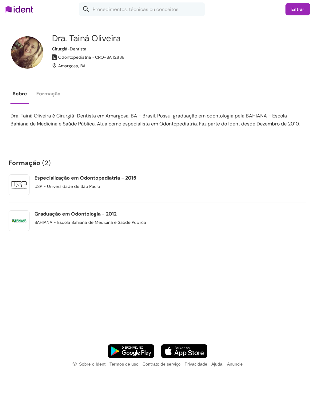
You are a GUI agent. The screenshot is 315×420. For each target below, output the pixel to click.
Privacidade (196, 364)
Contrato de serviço (161, 364)
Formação (48, 93)
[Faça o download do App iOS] (184, 351)
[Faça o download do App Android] (131, 351)
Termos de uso (124, 364)
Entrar (297, 9)
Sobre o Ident (92, 364)
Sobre (20, 93)
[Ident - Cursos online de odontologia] (21, 9)
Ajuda (216, 364)
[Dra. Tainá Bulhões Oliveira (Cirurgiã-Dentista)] (27, 52)
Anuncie (235, 364)
